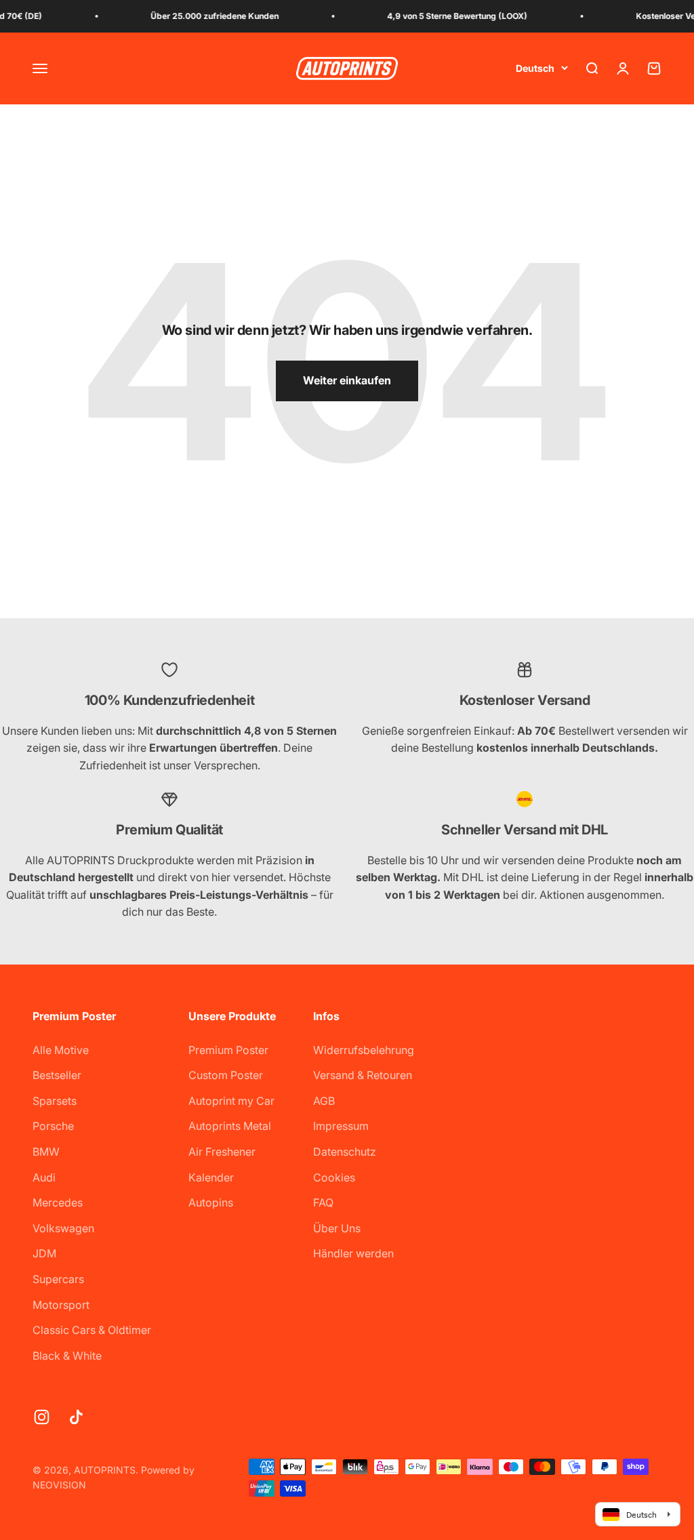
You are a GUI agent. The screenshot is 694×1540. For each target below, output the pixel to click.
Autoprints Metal (229, 1126)
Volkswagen (63, 1228)
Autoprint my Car (231, 1101)
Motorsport (61, 1305)
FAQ (323, 1202)
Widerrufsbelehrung (363, 1050)
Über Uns (337, 1228)
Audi (44, 1177)
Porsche (53, 1126)
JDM (44, 1253)
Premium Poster (228, 1050)
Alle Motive (61, 1050)
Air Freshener (222, 1151)
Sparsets (55, 1101)
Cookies (334, 1177)
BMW (46, 1151)
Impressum (341, 1126)
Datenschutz (344, 1151)
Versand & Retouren (362, 1075)
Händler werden (353, 1253)
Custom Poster (225, 1075)
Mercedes (58, 1202)
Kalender (211, 1177)
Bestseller (57, 1075)
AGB (324, 1101)
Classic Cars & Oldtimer (92, 1330)
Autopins (210, 1202)
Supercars (58, 1279)
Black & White (67, 1355)
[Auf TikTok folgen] (76, 1417)
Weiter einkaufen (347, 380)
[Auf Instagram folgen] (42, 1417)
